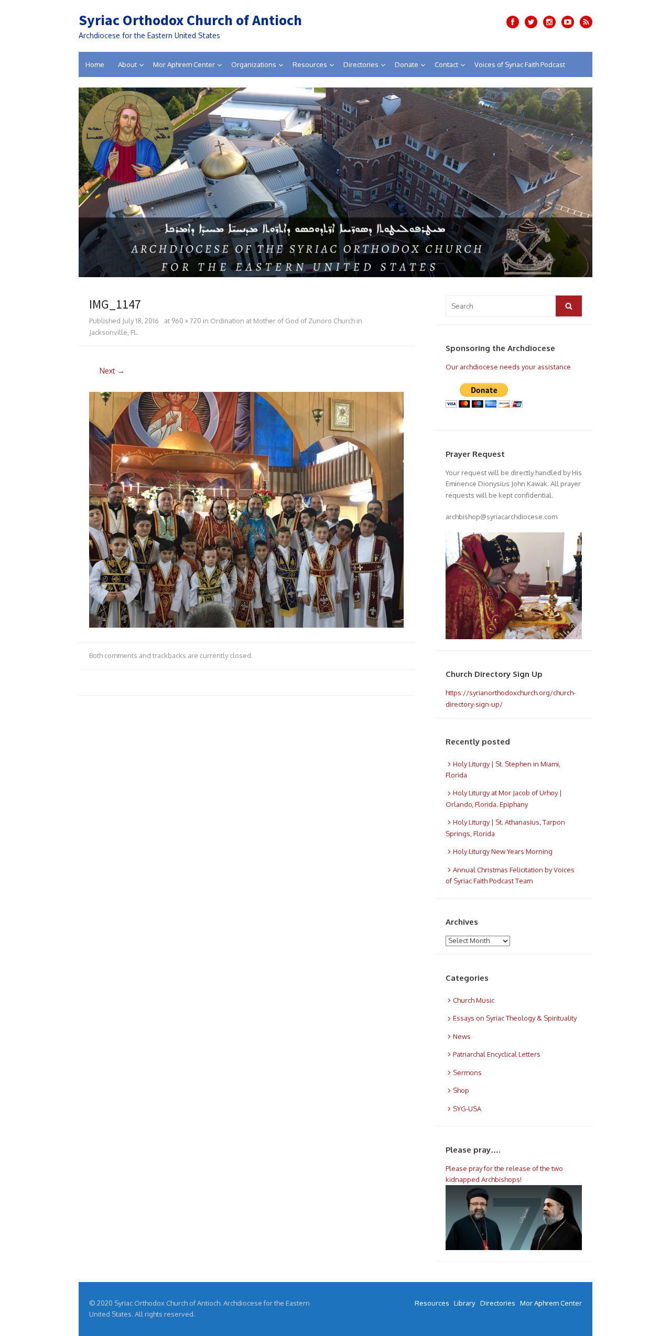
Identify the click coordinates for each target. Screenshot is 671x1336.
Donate (406, 64)
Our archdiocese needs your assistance (508, 367)
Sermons (467, 1072)
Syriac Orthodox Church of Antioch (190, 19)
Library (464, 1303)
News (462, 1036)
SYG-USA (467, 1108)
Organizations (253, 64)
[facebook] (512, 22)
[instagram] (549, 22)
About (127, 64)
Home (94, 64)
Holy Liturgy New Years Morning (503, 851)
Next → (112, 370)
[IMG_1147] (246, 624)
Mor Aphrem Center (184, 64)
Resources (310, 64)
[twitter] (531, 22)
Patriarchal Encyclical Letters (496, 1054)
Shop (461, 1090)
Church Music (473, 1000)
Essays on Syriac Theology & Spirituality (515, 1018)
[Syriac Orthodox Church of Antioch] (335, 182)
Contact (446, 64)
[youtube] (567, 22)
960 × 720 (186, 320)
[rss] (586, 22)
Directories (360, 64)
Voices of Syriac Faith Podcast (519, 64)
